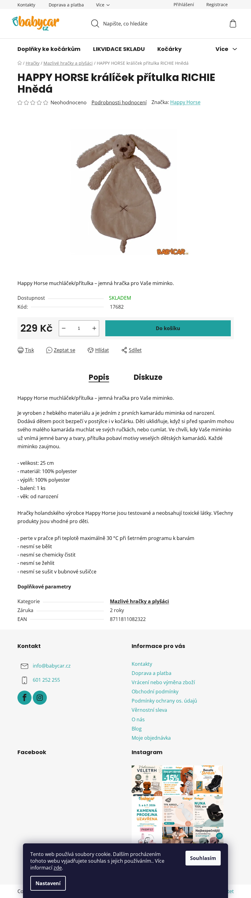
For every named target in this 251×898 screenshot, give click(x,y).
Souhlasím (203, 858)
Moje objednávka (151, 737)
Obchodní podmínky (155, 691)
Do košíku (168, 328)
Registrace (217, 4)
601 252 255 (46, 679)
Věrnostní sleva (149, 710)
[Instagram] (40, 698)
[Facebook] (24, 698)
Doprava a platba (66, 5)
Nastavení (48, 883)
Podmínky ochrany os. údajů (164, 700)
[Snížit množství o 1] (63, 328)
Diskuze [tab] (148, 377)
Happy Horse (185, 102)
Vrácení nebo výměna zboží (163, 682)
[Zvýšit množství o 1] (94, 328)
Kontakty (26, 5)
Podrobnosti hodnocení (119, 102)
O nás (138, 719)
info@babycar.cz (52, 665)
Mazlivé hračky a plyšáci (139, 601)
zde (58, 867)
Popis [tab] (99, 377)
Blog (137, 728)
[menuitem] (49, 49)
